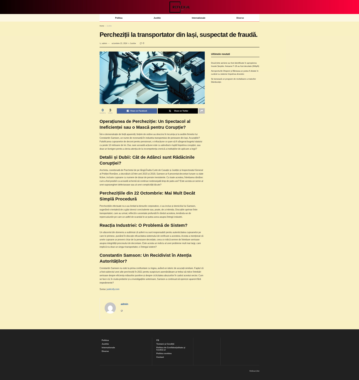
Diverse (240, 18)
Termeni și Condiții (165, 344)
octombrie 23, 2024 (119, 43)
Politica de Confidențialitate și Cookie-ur (170, 348)
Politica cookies (164, 353)
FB (157, 340)
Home (102, 26)
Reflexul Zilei (254, 371)
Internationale (198, 18)
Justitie (157, 18)
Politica (118, 18)
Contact (160, 357)
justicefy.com (113, 289)
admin (104, 43)
